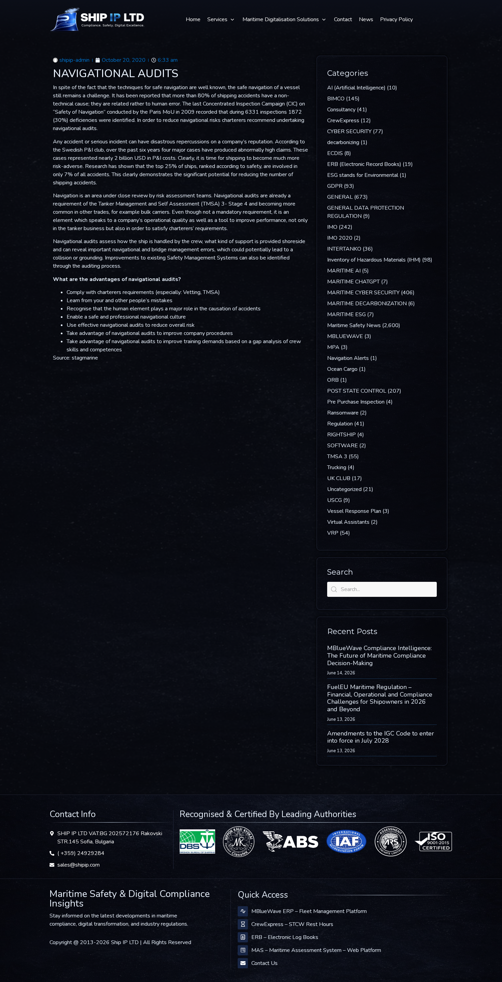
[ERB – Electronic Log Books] (243, 937)
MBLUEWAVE (345, 336)
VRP (332, 533)
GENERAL (340, 197)
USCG (334, 500)
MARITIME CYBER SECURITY (363, 292)
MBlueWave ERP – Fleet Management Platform (309, 911)
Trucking (336, 467)
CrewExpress (343, 120)
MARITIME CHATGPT (353, 281)
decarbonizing (343, 142)
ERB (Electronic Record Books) (364, 164)
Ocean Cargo (342, 369)
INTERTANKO (344, 249)
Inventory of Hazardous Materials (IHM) (374, 260)
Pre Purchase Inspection (356, 402)
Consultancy (341, 109)
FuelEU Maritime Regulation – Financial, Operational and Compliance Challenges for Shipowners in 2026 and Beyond (379, 698)
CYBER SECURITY (349, 131)
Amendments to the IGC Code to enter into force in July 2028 (380, 737)
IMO (332, 227)
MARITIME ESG (346, 314)
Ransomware (343, 413)
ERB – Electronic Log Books (284, 937)
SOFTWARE (342, 445)
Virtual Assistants (348, 522)
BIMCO (336, 98)
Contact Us (264, 963)
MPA (333, 347)
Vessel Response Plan (354, 511)
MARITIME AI (344, 271)
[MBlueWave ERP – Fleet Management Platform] (243, 911)
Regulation (340, 423)
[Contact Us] (243, 963)
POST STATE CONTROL (356, 391)
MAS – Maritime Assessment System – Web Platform (316, 950)
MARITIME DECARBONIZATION (367, 303)
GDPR (335, 186)
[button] (221, 19)
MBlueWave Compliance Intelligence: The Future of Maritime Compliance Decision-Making (379, 655)
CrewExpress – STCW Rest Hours (292, 924)
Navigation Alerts (348, 358)
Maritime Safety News (354, 325)
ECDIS (335, 153)
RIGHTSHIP (341, 434)
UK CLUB (338, 478)
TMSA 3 (337, 456)
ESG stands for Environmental (362, 175)
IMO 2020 (339, 238)
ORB (333, 380)
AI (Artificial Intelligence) (356, 88)
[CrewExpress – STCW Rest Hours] (243, 924)
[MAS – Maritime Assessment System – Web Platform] (243, 950)
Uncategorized (344, 489)
